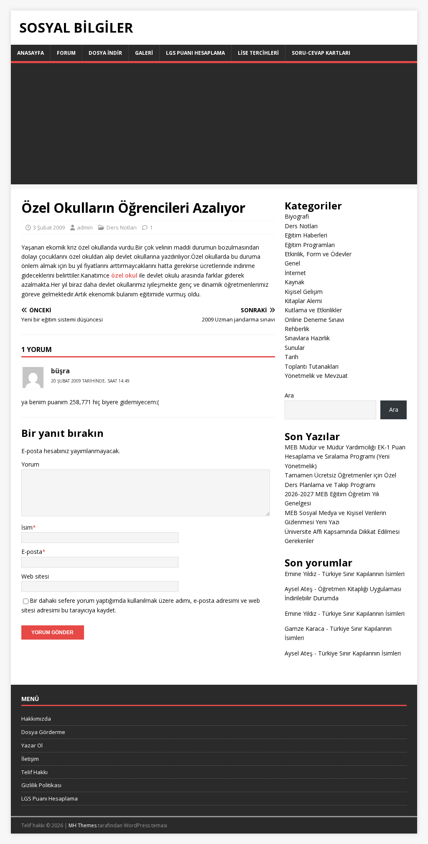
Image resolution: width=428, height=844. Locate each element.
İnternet (295, 273)
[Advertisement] (214, 125)
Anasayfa (30, 52)
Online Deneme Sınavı (314, 320)
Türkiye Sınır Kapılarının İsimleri (363, 574)
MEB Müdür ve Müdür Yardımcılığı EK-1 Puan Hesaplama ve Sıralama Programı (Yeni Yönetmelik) (345, 456)
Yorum (30, 464)
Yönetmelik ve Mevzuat (316, 376)
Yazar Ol (32, 745)
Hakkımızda (36, 718)
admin (85, 227)
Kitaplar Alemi (303, 301)
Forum (66, 52)
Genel (292, 263)
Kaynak (294, 282)
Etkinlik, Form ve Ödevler (318, 254)
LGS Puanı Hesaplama (195, 52)
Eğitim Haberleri (306, 235)
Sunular (295, 348)
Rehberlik (297, 329)
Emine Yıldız (300, 574)
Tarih (291, 357)
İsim (27, 527)
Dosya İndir (105, 52)
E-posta (31, 552)
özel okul (124, 275)
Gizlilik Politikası (41, 785)
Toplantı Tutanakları (312, 366)
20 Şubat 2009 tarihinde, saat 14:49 (90, 381)
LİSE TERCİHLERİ (258, 52)
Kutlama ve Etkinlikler (313, 310)
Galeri (144, 52)
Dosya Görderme (43, 732)
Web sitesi (35, 576)
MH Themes (83, 825)
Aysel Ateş (299, 589)
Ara (289, 395)
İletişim (30, 758)
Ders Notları (122, 227)
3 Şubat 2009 (49, 227)
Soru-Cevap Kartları (321, 52)
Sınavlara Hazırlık (307, 338)
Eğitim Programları (310, 245)
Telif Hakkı (34, 772)
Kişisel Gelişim (304, 292)
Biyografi (297, 216)
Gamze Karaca (304, 628)
